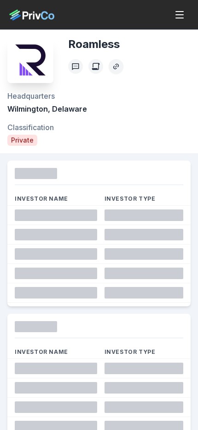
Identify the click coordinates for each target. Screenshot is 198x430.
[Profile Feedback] (75, 66)
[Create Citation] (95, 66)
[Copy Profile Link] (116, 66)
